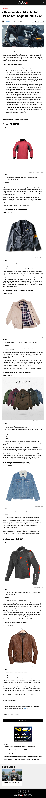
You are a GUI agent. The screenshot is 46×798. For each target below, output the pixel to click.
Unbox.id (29, 794)
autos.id (25, 708)
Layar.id (25, 794)
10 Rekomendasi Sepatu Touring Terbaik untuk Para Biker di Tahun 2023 (25, 368)
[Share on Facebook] (33, 21)
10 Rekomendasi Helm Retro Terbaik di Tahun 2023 (20, 618)
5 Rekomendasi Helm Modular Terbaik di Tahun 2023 (20, 694)
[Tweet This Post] (36, 21)
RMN (31, 795)
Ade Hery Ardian (9, 21)
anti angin (17, 714)
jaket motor (12, 714)
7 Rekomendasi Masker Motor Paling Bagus (18, 205)
